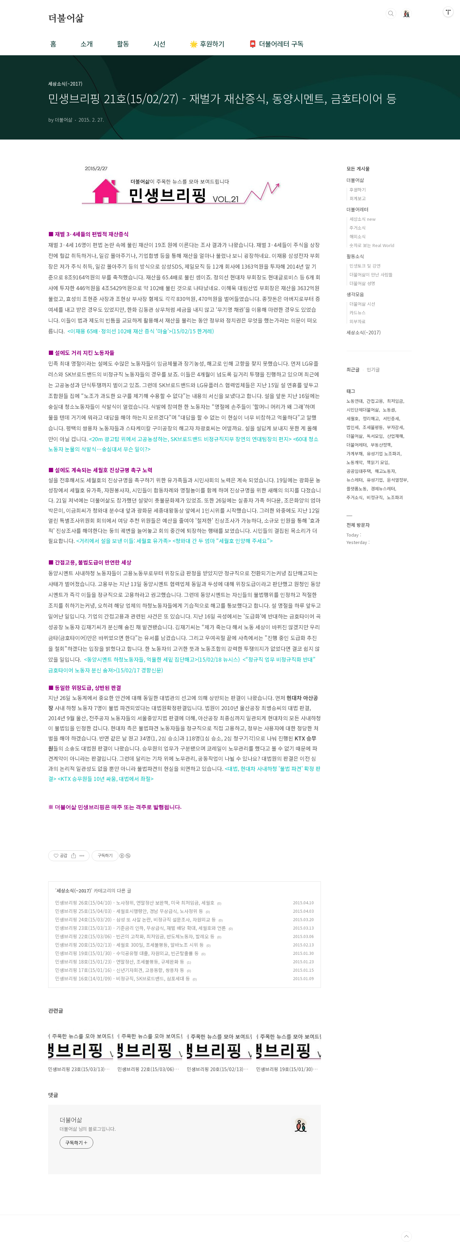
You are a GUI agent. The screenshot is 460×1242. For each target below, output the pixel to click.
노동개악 (355, 462)
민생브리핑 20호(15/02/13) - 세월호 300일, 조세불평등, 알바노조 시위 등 (129, 944)
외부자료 (358, 321)
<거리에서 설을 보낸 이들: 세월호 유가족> (123, 541)
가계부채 (355, 453)
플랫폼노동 (357, 488)
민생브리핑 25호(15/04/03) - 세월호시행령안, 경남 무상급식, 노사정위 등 (129, 911)
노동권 (389, 409)
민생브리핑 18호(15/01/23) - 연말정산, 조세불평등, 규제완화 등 (119, 961)
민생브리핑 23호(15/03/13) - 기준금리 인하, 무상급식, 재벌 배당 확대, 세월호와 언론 (140, 928)
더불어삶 (66, 19)
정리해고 (371, 418)
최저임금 (395, 401)
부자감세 (395, 427)
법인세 (353, 427)
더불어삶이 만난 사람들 (371, 274)
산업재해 (395, 436)
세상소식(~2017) (74, 890)
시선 (159, 44)
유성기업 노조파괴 (383, 453)
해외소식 (358, 236)
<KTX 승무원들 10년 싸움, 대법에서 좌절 (104, 779)
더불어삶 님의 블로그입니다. (88, 1128)
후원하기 (358, 189)
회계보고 (358, 198)
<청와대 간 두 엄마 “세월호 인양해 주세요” (221, 541)
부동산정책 (381, 445)
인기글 (373, 369)
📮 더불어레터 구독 (276, 44)
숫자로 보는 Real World (372, 245)
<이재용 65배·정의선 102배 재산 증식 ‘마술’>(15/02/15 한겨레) (140, 331)
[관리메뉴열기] (448, 12)
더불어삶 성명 (362, 283)
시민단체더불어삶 (363, 409)
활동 (123, 44)
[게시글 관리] (82, 856)
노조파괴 (395, 497)
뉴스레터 (355, 480)
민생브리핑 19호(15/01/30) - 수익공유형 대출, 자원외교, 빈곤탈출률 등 (127, 953)
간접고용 (375, 401)
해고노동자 (385, 471)
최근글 (353, 369)
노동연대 (355, 401)
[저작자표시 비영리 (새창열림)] (125, 855)
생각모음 (355, 294)
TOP (406, 1236)
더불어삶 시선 (362, 304)
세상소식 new (362, 219)
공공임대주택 (359, 471)
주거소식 (358, 227)
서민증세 (391, 418)
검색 (391, 13)
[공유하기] (73, 856)
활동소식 (355, 256)
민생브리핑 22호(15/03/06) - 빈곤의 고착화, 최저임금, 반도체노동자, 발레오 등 (135, 936)
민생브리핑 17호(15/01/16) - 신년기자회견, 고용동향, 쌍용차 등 (119, 970)
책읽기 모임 (377, 462)
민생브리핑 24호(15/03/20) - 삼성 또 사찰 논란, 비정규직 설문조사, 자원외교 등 (135, 919)
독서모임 (375, 436)
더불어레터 (357, 209)
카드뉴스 (358, 312)
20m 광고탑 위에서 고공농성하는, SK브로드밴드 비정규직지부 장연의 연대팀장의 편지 (190, 439)
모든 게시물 (358, 168)
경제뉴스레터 (383, 488)
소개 (86, 44)
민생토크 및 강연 (365, 266)
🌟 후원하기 (207, 44)
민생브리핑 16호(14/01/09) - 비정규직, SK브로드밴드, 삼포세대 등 (122, 978)
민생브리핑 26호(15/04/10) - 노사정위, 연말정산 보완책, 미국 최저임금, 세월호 (135, 902)
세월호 (353, 418)
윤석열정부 (397, 480)
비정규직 (375, 497)
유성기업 (375, 480)
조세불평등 (373, 427)
